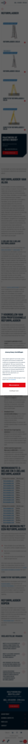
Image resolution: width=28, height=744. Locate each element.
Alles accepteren (14, 385)
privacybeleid (12, 379)
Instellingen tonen (14, 390)
